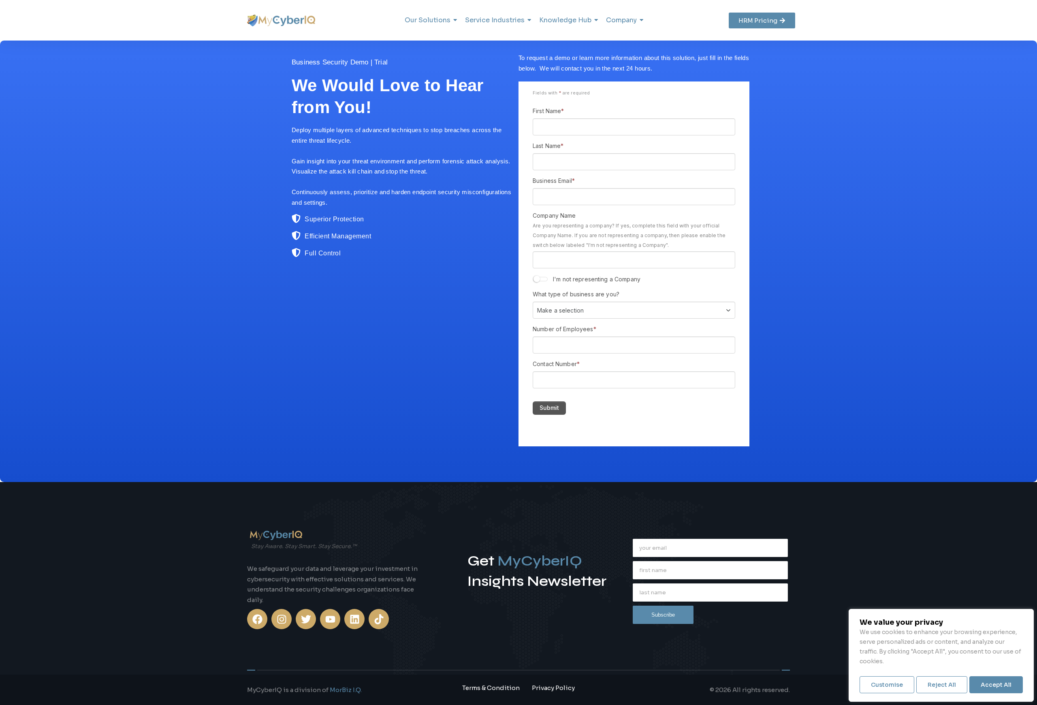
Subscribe (663, 615)
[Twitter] (306, 619)
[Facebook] (257, 619)
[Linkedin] (354, 619)
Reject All (942, 684)
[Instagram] (281, 619)
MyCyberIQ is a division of (304, 690)
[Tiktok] (379, 619)
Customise (887, 684)
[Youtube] (330, 619)
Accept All (996, 684)
